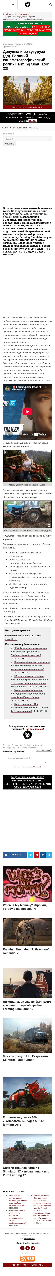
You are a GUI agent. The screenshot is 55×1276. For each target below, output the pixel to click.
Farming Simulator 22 (29, 747)
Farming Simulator (35, 744)
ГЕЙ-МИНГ (43, 1233)
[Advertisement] (27, 176)
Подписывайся (34, 729)
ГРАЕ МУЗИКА (35, 1233)
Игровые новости (22, 14)
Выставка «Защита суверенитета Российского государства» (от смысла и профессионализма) (30, 665)
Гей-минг (9, 14)
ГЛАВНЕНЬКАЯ (9, 1233)
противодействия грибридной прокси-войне (25, 215)
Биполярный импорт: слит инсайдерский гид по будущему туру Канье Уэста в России (28, 693)
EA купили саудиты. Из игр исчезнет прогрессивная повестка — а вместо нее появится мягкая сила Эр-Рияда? (29, 681)
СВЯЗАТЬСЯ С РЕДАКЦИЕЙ (27, 1265)
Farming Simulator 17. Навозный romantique (26, 951)
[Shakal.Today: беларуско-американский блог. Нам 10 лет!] (28, 4)
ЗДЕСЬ (32, 33)
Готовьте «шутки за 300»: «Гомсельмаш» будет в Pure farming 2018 (23, 1121)
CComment (37, 767)
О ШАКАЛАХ (29, 1235)
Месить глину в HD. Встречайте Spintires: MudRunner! (26, 1058)
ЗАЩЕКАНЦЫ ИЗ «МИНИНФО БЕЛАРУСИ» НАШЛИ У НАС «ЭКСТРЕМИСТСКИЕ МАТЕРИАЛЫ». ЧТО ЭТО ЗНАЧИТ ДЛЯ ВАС (27, 782)
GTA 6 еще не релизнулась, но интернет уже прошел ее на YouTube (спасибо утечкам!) (29, 651)
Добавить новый (44, 750)
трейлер (18, 744)
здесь (32, 120)
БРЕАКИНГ (17, 1233)
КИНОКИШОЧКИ (25, 1233)
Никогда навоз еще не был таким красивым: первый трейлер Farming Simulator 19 (27, 1005)
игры (8, 744)
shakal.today (11, 638)
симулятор (10, 747)
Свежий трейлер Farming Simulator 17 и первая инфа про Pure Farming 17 (26, 1171)
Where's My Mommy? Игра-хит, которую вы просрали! (25, 907)
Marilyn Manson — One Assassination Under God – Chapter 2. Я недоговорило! (29, 707)
